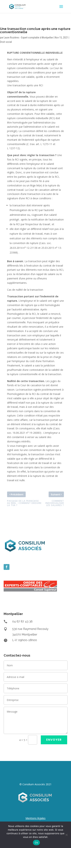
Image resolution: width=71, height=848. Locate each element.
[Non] (66, 835)
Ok (36, 842)
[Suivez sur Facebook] (6, 567)
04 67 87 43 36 (22, 621)
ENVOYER (54, 740)
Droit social (6, 41)
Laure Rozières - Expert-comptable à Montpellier (28, 37)
